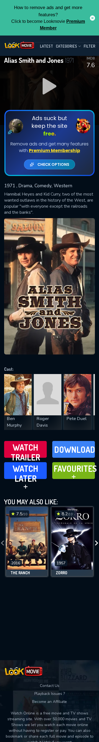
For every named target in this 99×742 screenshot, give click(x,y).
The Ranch (20, 573)
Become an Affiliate (49, 701)
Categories (66, 46)
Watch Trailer (25, 450)
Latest (46, 46)
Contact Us (49, 685)
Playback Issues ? (49, 693)
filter (89, 46)
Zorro (61, 573)
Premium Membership (54, 150)
